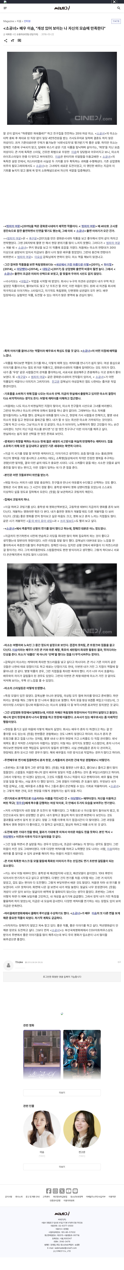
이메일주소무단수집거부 (96, 1197)
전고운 (56, 381)
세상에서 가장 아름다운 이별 (72, 264)
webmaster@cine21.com (66, 1248)
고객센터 (46, 1197)
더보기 (62, 1092)
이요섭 (38, 257)
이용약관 (112, 1197)
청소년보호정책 (76, 1197)
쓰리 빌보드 (67, 521)
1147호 (116, 21)
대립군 (46, 269)
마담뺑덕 (22, 269)
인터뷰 (27, 21)
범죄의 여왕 (13, 226)
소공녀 (100, 133)
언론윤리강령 (55, 1200)
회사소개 (18, 1197)
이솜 (74, 152)
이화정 (9, 34)
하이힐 (108, 264)
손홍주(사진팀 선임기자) (27, 34)
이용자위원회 (69, 1200)
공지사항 (8, 1197)
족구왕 (33, 238)
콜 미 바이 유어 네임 (40, 521)
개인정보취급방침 (60, 1197)
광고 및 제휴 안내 (33, 1197)
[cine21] (62, 8)
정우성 (20, 803)
